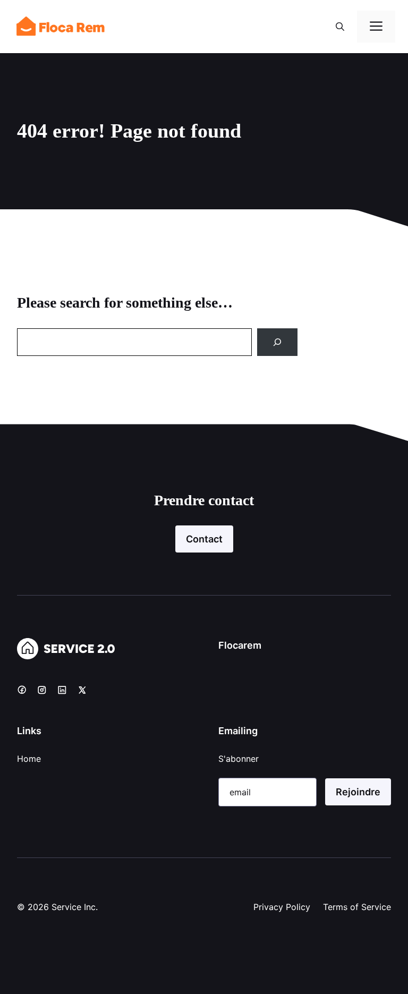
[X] (82, 689)
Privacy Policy (281, 907)
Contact (204, 539)
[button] (340, 27)
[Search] (277, 342)
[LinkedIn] (62, 689)
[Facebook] (22, 689)
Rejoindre (358, 791)
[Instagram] (42, 689)
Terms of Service (357, 907)
